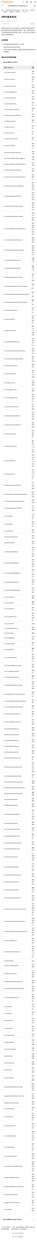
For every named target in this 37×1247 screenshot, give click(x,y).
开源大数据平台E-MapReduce (12, 10)
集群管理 (5, 11)
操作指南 (32, 10)
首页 (2, 10)
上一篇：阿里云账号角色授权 (5, 1228)
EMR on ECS (25, 10)
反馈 (21, 1236)
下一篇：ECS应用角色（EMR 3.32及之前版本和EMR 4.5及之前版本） (23, 1228)
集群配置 (11, 11)
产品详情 (32, 23)
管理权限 (17, 11)
